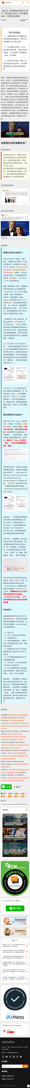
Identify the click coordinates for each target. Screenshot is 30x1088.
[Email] (20, 1056)
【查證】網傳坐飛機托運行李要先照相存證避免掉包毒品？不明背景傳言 (14, 823)
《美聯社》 (17, 580)
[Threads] (17, 1056)
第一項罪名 (15, 322)
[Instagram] (10, 1056)
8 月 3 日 (18, 396)
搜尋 (25, 1066)
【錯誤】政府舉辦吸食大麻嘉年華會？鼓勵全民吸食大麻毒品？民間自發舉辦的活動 (14, 852)
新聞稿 (8, 303)
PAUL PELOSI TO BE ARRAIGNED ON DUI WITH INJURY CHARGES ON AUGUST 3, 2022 (13, 737)
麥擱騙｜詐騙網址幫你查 (8, 1076)
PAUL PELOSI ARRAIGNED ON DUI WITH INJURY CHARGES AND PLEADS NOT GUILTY (14, 756)
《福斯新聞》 (13, 278)
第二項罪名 (7, 344)
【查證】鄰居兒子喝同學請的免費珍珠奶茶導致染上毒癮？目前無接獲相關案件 (14, 837)
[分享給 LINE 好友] (6, 786)
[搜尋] (23, 2)
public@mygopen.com (13, 1052)
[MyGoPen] (6, 3)
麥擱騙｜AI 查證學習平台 (8, 1079)
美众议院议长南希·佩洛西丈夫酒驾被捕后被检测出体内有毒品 (15, 270)
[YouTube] (6, 1056)
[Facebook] (3, 1056)
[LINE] (13, 1056)
